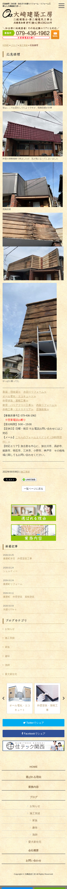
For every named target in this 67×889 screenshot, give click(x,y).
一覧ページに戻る (33, 488)
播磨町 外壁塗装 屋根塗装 (18, 595)
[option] (20, 698)
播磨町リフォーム (12, 582)
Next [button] (63, 698)
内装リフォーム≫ (46, 405)
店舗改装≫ (42, 409)
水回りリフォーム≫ (35, 391)
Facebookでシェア (34, 733)
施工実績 (23, 45)
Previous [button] (3, 698)
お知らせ (10, 629)
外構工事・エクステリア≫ (18, 409)
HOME (6, 45)
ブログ (14, 45)
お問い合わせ (33, 860)
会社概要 (33, 850)
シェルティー (10, 570)
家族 (7, 647)
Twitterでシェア (35, 722)
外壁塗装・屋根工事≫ (15, 400)
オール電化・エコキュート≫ (19, 396)
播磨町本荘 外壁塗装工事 (17, 557)
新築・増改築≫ (12, 391)
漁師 (7, 665)
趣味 (7, 656)
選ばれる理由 (33, 777)
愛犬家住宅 (11, 674)
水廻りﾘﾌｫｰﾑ (9, 608)
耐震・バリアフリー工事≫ (18, 405)
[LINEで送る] (29, 479)
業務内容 (33, 787)
